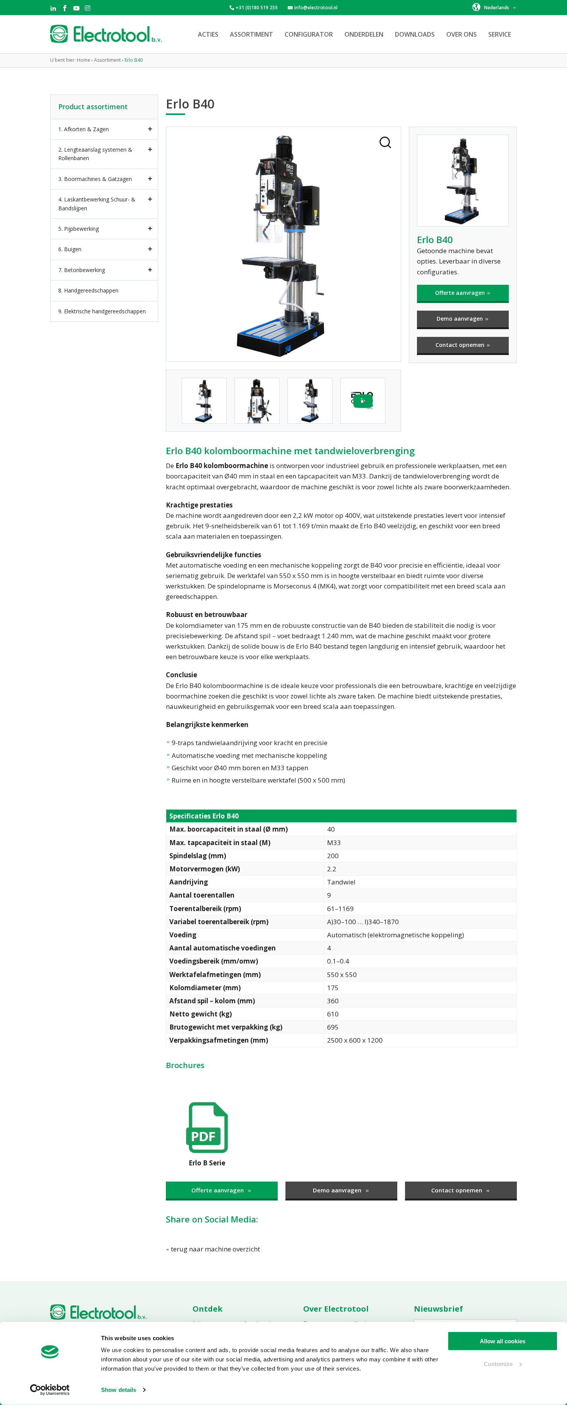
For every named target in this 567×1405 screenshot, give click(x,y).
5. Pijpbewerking (78, 228)
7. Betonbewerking (81, 270)
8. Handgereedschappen (88, 290)
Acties (208, 34)
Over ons (461, 34)
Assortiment (251, 34)
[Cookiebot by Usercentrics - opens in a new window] (50, 1390)
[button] (494, 7)
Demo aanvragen (460, 318)
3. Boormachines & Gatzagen (95, 179)
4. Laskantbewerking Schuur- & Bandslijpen (96, 203)
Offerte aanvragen (460, 292)
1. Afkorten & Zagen (83, 129)
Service (499, 34)
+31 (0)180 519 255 (257, 7)
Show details (118, 1389)
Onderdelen (363, 34)
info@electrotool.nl (316, 7)
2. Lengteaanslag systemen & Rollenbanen (95, 154)
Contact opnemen (460, 344)
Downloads (415, 34)
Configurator (309, 34)
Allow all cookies (502, 1341)
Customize (498, 1363)
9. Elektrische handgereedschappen (102, 311)
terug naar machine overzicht (214, 1248)
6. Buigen (69, 249)
